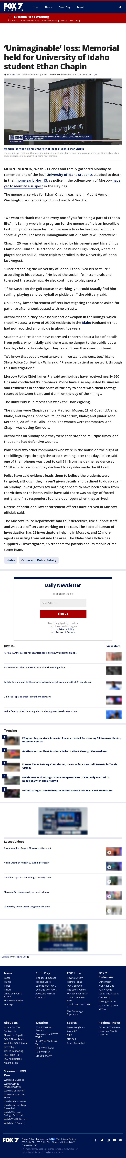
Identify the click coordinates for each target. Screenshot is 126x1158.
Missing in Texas (107, 1001)
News (8, 973)
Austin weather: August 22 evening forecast (26, 862)
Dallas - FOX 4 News (109, 1027)
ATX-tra (102, 1009)
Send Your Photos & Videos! (46, 1043)
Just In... (10, 646)
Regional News (109, 1023)
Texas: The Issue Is (108, 993)
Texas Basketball (76, 1043)
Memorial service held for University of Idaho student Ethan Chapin (44, 148)
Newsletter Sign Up (14, 1035)
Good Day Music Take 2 (79, 1006)
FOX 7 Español (74, 985)
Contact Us (10, 1031)
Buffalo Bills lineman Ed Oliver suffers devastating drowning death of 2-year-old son (48, 681)
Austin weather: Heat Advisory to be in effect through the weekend (64, 751)
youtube (114, 1140)
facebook (95, 1140)
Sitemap (8, 1004)
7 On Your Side (106, 985)
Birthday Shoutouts (45, 977)
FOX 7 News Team (14, 1039)
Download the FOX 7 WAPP (46, 1036)
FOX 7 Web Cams (44, 1048)
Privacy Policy (66, 629)
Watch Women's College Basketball (13, 1114)
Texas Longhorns (76, 1027)
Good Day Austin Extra (76, 999)
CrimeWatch (104, 981)
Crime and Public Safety (38, 560)
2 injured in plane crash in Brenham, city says (27, 696)
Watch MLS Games (14, 1123)
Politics (7, 989)
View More (113, 646)
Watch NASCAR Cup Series (14, 1096)
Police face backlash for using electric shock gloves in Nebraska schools (41, 711)
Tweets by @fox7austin (14, 957)
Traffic (7, 981)
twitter (102, 1140)
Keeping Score (43, 981)
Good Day (42, 973)
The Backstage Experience (75, 1013)
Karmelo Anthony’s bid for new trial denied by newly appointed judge (40, 652)
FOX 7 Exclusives (105, 975)
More (80, 7)
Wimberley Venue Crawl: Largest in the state (27, 906)
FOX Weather (42, 1051)
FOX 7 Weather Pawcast (43, 1029)
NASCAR (71, 1039)
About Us (11, 1023)
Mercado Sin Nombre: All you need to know (26, 892)
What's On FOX (12, 1027)
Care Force (104, 997)
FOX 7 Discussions (108, 1005)
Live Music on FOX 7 (46, 989)
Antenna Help (11, 1062)
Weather (41, 1023)
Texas (7, 985)
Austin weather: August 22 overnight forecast (27, 848)
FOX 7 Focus (105, 989)
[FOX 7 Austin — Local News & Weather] (15, 7)
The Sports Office (76, 989)
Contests (40, 997)
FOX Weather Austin (77, 993)
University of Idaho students (70, 174)
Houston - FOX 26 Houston (107, 1033)
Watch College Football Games (12, 1085)
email (120, 1140)
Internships (10, 1047)
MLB (69, 1035)
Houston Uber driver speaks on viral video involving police (34, 667)
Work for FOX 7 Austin (16, 1043)
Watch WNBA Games (15, 1119)
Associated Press (31, 74)
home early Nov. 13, (32, 180)
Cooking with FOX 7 (45, 985)
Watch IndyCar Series (15, 1101)
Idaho (44, 74)
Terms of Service (65, 632)
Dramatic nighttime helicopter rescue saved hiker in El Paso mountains (67, 790)
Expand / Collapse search (120, 7)
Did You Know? (43, 1055)
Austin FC (72, 1031)
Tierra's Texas (74, 981)
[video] (114, 851)
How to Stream (75, 977)
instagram (108, 1140)
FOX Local (74, 973)
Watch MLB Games (14, 1090)
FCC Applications (13, 1058)
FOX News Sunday (13, 1000)
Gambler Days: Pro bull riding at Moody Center (28, 877)
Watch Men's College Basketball (15, 1107)
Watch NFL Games (14, 1079)
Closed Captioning (13, 1050)
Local (7, 977)
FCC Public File (11, 1054)
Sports (72, 1023)
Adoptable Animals (45, 993)
